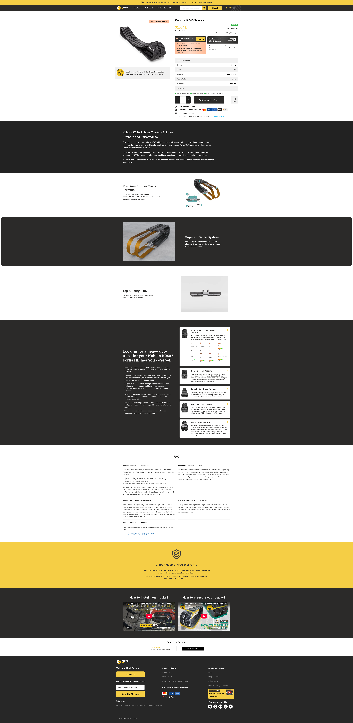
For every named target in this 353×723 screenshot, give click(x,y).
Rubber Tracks (127, 13)
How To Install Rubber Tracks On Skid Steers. (139, 533)
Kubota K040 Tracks (172, 13)
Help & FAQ (213, 677)
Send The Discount (130, 694)
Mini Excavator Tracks (139, 13)
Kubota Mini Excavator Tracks (156, 13)
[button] (137, 8)
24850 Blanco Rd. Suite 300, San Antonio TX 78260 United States (139, 705)
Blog (210, 672)
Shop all (215, 8)
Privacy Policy (214, 681)
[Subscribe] (142, 687)
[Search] (204, 8)
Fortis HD (123, 718)
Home (118, 13)
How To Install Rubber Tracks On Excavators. (139, 535)
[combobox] (191, 8)
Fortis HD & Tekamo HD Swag (175, 681)
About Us (166, 672)
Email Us (201, 39)
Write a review (192, 648)
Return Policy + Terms (218, 686)
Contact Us (130, 674)
